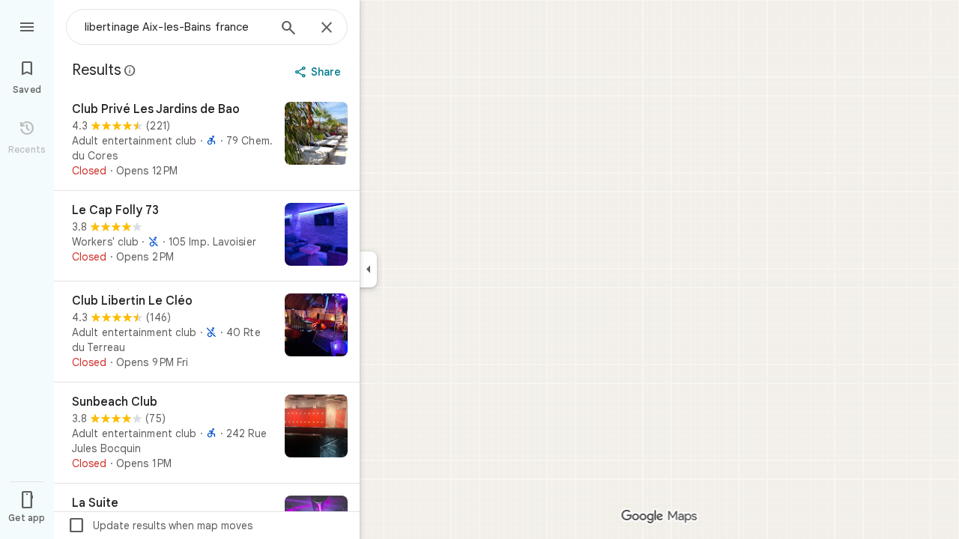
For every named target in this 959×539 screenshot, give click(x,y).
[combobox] (176, 27)
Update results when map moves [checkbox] (159, 526)
